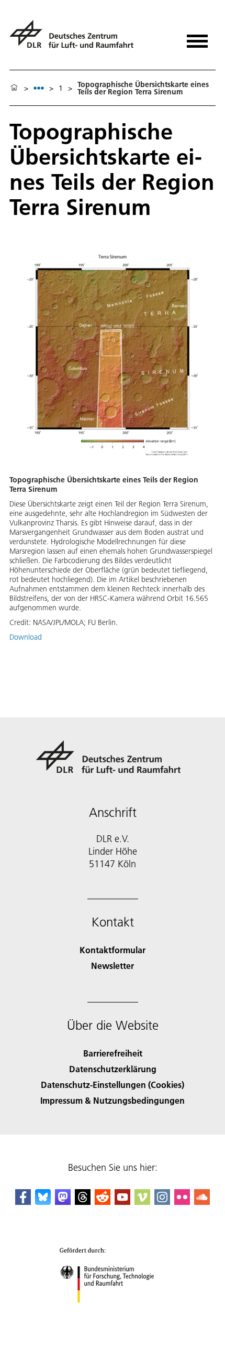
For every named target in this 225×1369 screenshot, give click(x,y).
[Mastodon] (63, 1201)
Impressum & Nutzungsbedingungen (112, 1100)
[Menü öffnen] (197, 37)
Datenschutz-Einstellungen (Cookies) (112, 1084)
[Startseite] (14, 88)
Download (25, 637)
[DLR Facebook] (23, 1201)
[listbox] (38, 87)
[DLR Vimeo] (142, 1201)
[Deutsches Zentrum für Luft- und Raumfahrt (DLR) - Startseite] (75, 38)
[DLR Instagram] (162, 1201)
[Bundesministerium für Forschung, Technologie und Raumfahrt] (112, 1313)
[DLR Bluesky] (43, 1201)
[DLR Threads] (83, 1201)
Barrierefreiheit (112, 1053)
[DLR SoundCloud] (202, 1201)
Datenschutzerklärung (112, 1068)
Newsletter (112, 965)
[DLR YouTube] (122, 1201)
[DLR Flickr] (182, 1201)
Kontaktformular (112, 949)
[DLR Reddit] (102, 1201)
